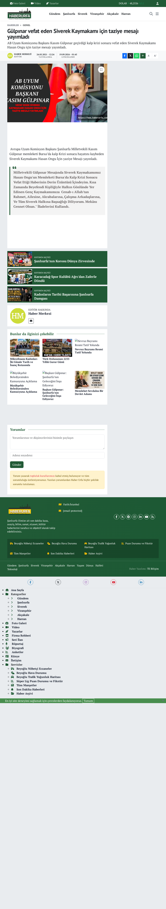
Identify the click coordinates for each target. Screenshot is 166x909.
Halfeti (99, 565)
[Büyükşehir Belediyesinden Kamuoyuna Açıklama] (25, 377)
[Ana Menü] (157, 14)
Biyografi (17, 648)
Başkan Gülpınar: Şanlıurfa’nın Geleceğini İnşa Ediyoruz (53, 394)
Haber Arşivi (95, 553)
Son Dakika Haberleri (62, 553)
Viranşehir (97, 14)
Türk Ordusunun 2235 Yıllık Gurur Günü (55, 360)
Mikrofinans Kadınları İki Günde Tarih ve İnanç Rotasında (23, 362)
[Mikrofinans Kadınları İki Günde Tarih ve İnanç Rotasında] (25, 347)
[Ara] (151, 14)
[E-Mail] (31, 321)
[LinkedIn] (140, 516)
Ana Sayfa (17, 590)
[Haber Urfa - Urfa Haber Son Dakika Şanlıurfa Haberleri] (19, 13)
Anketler (17, 652)
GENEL (26, 25)
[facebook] (30, 582)
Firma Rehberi (21, 635)
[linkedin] (141, 582)
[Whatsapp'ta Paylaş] (136, 55)
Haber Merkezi (39, 313)
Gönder (16, 465)
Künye (15, 656)
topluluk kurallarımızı (42, 475)
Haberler (13, 25)
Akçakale (113, 14)
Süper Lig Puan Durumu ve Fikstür (40, 681)
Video (37, 3)
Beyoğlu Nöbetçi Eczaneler (29, 543)
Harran (125, 14)
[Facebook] (116, 516)
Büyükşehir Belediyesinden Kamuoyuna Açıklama (23, 388)
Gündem (54, 14)
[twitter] (58, 582)
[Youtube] (146, 516)
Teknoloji (12, 569)
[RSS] (152, 516)
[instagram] (86, 582)
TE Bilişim (153, 568)
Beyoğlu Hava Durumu (64, 543)
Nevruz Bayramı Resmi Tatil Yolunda (89, 350)
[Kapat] (164, 700)
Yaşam (80, 565)
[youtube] (113, 582)
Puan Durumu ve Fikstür (139, 543)
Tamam (88, 701)
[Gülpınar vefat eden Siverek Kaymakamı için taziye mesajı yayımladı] (57, 93)
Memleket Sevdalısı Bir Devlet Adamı (89, 392)
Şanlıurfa (69, 14)
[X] (122, 516)
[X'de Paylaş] (130, 55)
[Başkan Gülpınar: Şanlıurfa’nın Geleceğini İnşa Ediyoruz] (57, 379)
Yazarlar (54, 3)
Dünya (89, 565)
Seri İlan (17, 640)
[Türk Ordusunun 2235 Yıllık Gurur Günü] (57, 347)
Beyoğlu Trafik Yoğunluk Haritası (100, 545)
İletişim (16, 660)
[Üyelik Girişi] (156, 3)
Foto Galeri (19, 3)
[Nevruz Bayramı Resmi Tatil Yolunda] (90, 342)
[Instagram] (134, 516)
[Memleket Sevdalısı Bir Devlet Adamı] (90, 379)
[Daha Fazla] (143, 55)
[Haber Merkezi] (18, 315)
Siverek (82, 14)
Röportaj (17, 644)
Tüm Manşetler (22, 553)
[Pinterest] (128, 516)
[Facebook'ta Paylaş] (124, 55)
